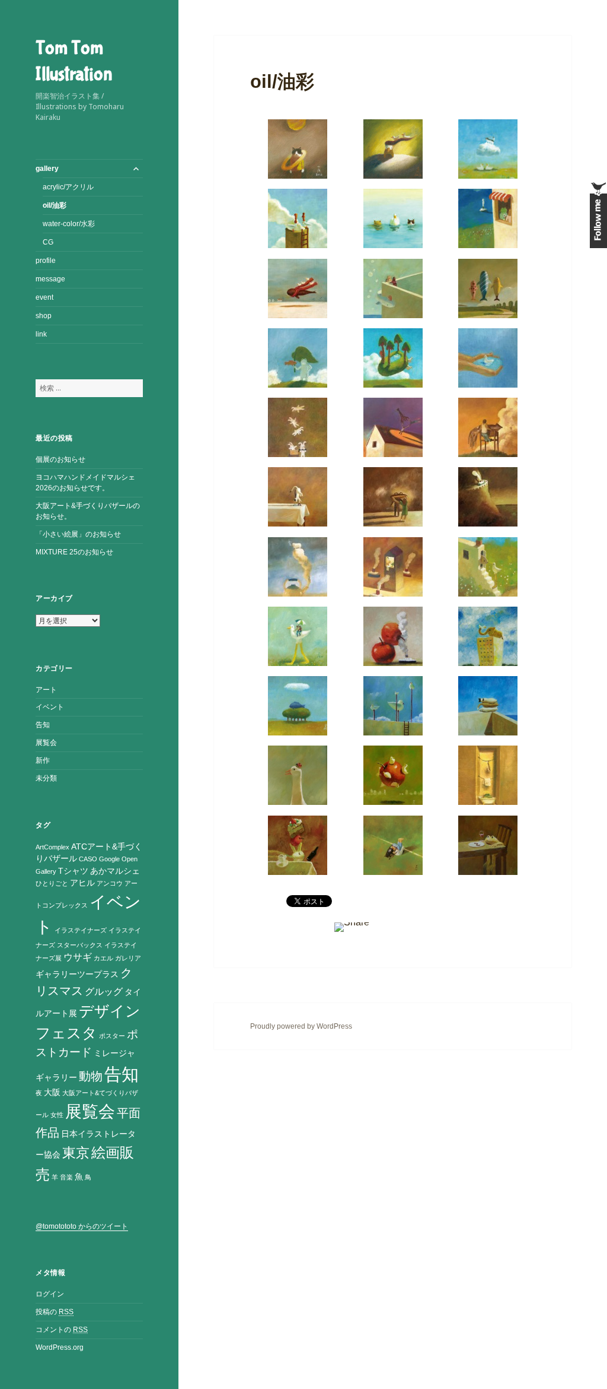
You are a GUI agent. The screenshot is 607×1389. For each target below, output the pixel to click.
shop (44, 316)
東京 (76, 1152)
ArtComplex (52, 847)
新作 (43, 760)
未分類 (46, 778)
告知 (43, 725)
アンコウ (110, 883)
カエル (103, 958)
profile (46, 260)
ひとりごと (52, 883)
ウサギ (77, 957)
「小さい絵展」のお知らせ (78, 534)
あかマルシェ (115, 871)
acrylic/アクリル (68, 187)
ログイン (50, 1294)
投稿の (55, 1312)
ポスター (112, 1035)
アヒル (82, 883)
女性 (56, 1114)
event (44, 297)
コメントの (62, 1329)
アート (46, 690)
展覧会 (46, 742)
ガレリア (128, 958)
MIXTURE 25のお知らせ (74, 552)
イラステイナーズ (81, 930)
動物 (91, 1076)
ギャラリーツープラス (77, 974)
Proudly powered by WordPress (301, 1026)
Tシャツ (73, 871)
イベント (50, 707)
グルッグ (104, 992)
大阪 (52, 1092)
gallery (47, 168)
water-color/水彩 (69, 224)
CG (48, 242)
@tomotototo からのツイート (82, 1226)
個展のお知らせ (60, 459)
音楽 (66, 1177)
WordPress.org (60, 1347)
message (50, 279)
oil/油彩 (54, 205)
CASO (88, 858)
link (41, 334)
